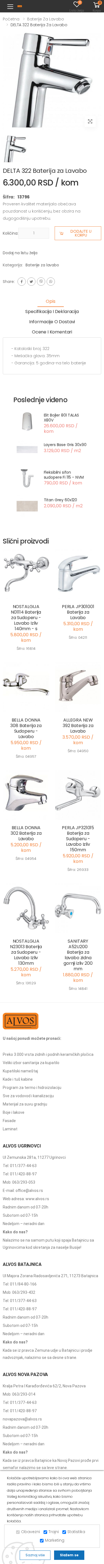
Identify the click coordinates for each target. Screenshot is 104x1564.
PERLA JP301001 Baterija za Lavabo (78, 612)
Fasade (9, 1120)
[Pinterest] (51, 281)
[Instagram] (41, 281)
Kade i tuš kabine (18, 1079)
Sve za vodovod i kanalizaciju (28, 1096)
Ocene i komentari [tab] (52, 332)
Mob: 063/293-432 (19, 1292)
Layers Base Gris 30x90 (65, 444)
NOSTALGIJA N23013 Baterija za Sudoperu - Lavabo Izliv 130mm (26, 952)
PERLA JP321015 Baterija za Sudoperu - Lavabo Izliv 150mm (78, 839)
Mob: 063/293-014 (19, 1394)
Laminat (10, 1129)
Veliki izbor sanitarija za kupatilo (31, 1063)
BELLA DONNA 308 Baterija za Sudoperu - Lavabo (26, 728)
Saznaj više (35, 1555)
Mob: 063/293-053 (19, 1182)
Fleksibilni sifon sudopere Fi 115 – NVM (64, 475)
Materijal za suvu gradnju (25, 1104)
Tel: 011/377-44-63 (20, 1165)
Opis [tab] (50, 301)
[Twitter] (31, 281)
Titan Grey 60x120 (60, 500)
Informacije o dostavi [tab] (52, 322)
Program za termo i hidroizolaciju (32, 1087)
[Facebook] (21, 281)
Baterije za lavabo (45, 19)
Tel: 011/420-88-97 (20, 1174)
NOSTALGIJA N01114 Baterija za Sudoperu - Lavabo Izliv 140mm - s (26, 617)
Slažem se (69, 1555)
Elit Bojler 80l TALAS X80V (61, 417)
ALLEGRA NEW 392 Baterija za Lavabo (78, 725)
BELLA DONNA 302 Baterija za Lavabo (26, 833)
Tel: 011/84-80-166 (20, 1284)
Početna (11, 19)
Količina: (10, 233)
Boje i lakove (13, 1112)
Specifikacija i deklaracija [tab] (52, 311)
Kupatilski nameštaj (20, 1071)
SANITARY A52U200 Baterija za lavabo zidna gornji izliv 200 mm (78, 955)
